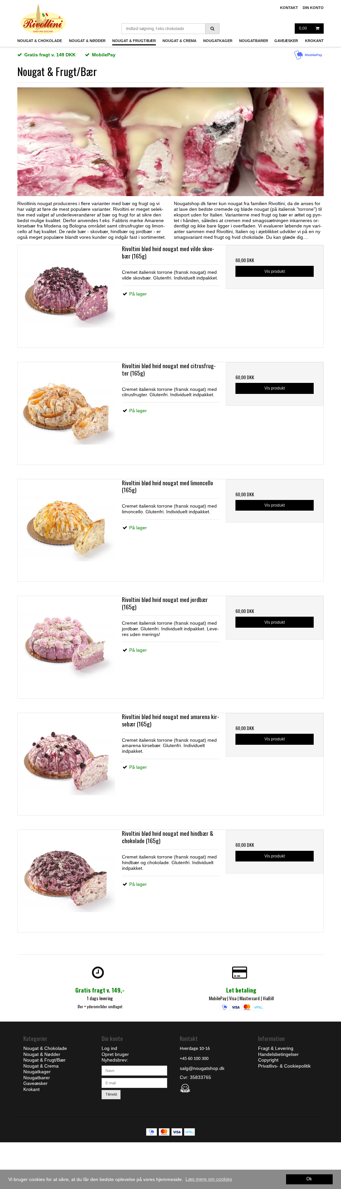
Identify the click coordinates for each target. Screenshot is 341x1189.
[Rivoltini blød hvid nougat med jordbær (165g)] (66, 645)
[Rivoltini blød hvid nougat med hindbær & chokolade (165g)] (66, 879)
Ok (309, 1179)
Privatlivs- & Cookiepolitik (284, 1066)
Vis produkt (274, 271)
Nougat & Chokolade (39, 41)
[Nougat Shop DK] (43, 19)
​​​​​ (275, 1048)
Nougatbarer (253, 41)
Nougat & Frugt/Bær (134, 41)
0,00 (303, 28)
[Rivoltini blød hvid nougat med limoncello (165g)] (66, 528)
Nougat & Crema (179, 41)
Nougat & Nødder (87, 41)
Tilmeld (111, 1094)
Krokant (314, 41)
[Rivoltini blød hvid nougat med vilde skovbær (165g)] (66, 294)
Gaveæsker (286, 41)
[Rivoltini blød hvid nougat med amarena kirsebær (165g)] (66, 762)
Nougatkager (217, 41)
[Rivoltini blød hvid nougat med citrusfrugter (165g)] (66, 411)
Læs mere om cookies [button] (208, 1179)
